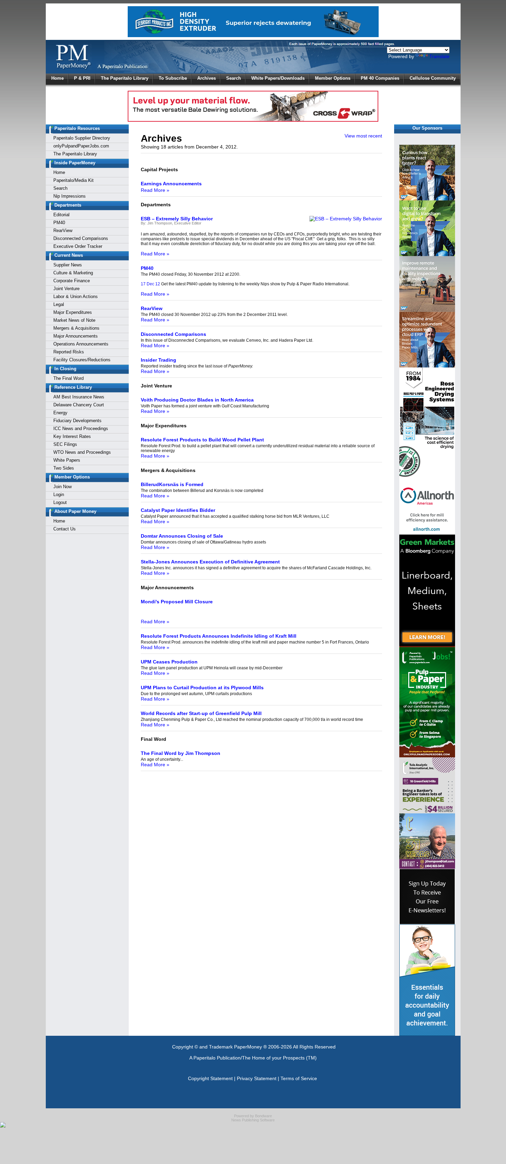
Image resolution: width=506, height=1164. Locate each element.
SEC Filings (65, 444)
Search (233, 78)
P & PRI (82, 78)
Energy (60, 412)
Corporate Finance (71, 280)
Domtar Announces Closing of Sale (182, 536)
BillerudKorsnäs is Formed (172, 484)
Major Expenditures (72, 312)
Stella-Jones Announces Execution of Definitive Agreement (210, 561)
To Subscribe (173, 78)
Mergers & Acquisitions (76, 328)
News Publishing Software (253, 1120)
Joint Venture (66, 288)
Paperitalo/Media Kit (73, 180)
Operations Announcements (80, 344)
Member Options (332, 78)
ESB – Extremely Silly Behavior (177, 218)
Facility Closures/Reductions (81, 359)
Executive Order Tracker (77, 246)
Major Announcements (75, 336)
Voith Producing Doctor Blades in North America (197, 400)
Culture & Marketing (73, 272)
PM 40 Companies (380, 78)
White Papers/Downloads (278, 78)
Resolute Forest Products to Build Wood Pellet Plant (202, 439)
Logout (60, 502)
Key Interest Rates (72, 436)
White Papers (66, 460)
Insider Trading (158, 360)
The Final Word (68, 378)
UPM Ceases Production (169, 662)
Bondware (263, 1116)
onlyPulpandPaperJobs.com (81, 146)
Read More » (155, 190)
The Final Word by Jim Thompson (180, 753)
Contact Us (64, 528)
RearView (62, 230)
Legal (58, 304)
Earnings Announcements (171, 183)
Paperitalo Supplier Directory (81, 138)
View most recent (363, 136)
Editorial (61, 214)
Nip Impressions (69, 196)
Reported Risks (68, 351)
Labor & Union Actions (75, 296)
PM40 (59, 222)
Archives (206, 78)
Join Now (62, 486)
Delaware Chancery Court (78, 404)
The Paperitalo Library (124, 78)
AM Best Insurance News (78, 396)
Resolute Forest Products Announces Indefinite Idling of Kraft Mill (218, 636)
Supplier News (67, 264)
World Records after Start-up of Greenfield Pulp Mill (201, 713)
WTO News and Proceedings (82, 452)
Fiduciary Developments (77, 420)
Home (57, 78)
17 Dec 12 (150, 284)
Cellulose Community (433, 78)
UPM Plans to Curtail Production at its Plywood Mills (202, 687)
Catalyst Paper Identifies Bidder (178, 510)
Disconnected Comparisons (80, 238)
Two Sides (63, 468)
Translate (439, 56)
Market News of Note (74, 320)
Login (58, 494)
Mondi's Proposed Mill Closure (177, 601)
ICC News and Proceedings (80, 428)
